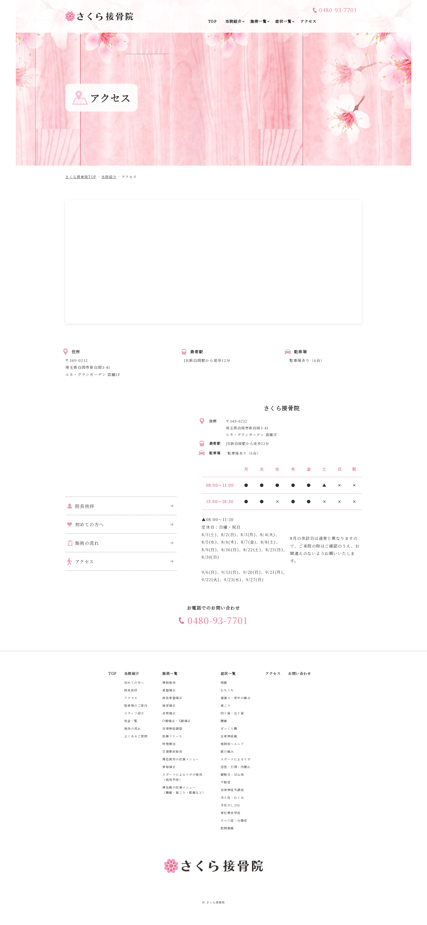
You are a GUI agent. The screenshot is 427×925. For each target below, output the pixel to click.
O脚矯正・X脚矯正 (176, 721)
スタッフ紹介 (134, 713)
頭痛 (224, 682)
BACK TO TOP (420, 918)
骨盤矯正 (169, 690)
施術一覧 (170, 673)
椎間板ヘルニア (232, 744)
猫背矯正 (169, 705)
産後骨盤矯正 (172, 698)
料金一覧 (131, 721)
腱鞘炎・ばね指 (232, 774)
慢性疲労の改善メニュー (180, 759)
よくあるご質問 (136, 736)
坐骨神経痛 (229, 736)
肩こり (226, 705)
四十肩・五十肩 (232, 713)
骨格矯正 (169, 767)
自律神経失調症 (232, 790)
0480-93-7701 (338, 10)
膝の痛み (227, 751)
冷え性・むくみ (232, 797)
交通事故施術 (172, 751)
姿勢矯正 (169, 713)
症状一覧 (228, 673)
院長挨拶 (84, 506)
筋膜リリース (172, 736)
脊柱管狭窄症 (231, 813)
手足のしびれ (231, 805)
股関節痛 (227, 828)
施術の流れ (87, 543)
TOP (112, 673)
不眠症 (226, 782)
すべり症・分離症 (234, 820)
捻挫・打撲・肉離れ (236, 767)
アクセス (84, 561)
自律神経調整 (172, 728)
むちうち (227, 690)
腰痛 (224, 721)
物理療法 (169, 744)
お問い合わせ (299, 673)
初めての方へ (89, 524)
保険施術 (169, 682)
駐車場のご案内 (136, 705)
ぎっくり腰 (229, 728)
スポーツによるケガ (236, 759)
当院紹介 (132, 673)
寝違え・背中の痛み (236, 698)
